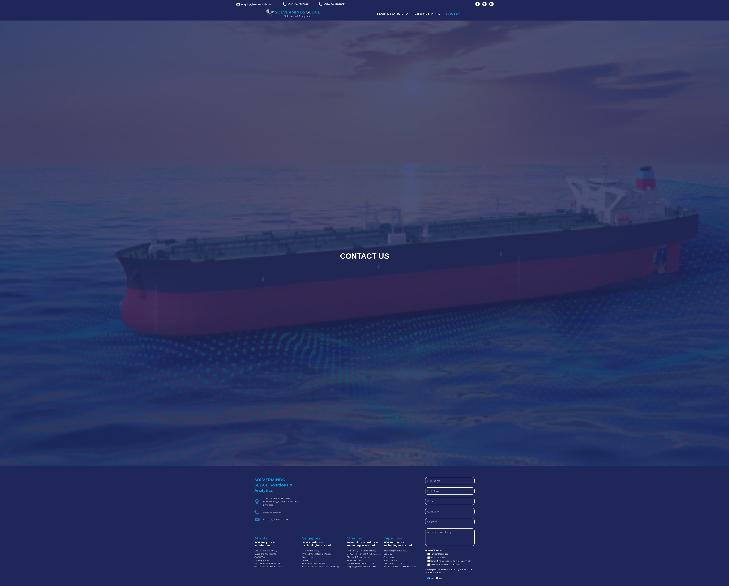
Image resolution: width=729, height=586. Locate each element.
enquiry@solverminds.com (268, 566)
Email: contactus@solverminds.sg (320, 566)
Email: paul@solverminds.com (400, 566)
